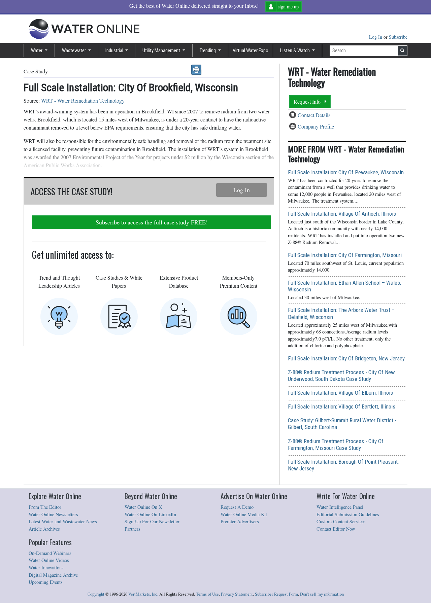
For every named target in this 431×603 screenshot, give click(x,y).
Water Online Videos (49, 560)
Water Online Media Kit (244, 514)
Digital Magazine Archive (53, 575)
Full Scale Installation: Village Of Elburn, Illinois (340, 392)
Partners (132, 529)
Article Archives (44, 529)
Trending (208, 50)
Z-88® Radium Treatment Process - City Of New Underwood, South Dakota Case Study (341, 375)
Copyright (96, 594)
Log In (376, 37)
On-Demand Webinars (50, 553)
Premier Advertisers (240, 521)
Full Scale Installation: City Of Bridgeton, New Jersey (346, 358)
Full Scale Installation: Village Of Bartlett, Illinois (341, 406)
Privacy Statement (237, 594)
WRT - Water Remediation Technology (83, 100)
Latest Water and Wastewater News (63, 521)
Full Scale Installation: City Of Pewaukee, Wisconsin (346, 172)
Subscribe (398, 37)
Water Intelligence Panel (340, 507)
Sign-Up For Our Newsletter (152, 521)
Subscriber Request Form (276, 594)
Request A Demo (237, 507)
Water (37, 50)
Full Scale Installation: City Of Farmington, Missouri (345, 255)
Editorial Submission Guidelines (348, 514)
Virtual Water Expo (250, 50)
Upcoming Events (46, 582)
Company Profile (316, 126)
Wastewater (74, 50)
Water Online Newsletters (53, 514)
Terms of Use (207, 594)
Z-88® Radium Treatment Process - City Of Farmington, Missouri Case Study (336, 444)
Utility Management (161, 50)
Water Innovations (46, 567)
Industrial (114, 50)
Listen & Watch (295, 50)
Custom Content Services (341, 521)
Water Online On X (143, 507)
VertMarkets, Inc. (143, 594)
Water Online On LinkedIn (150, 514)
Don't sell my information (322, 594)
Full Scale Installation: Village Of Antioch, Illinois (342, 213)
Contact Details (314, 114)
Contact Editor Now (336, 529)
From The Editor (45, 507)
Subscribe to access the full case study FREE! (152, 222)
